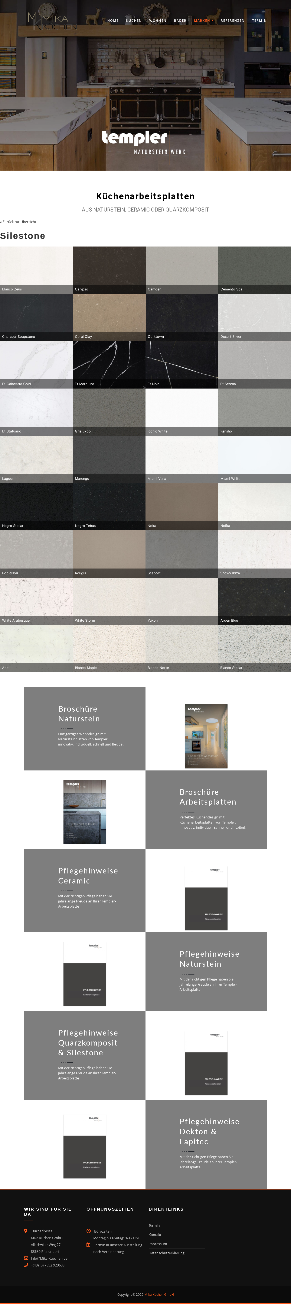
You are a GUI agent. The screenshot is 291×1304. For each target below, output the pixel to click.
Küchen (134, 20)
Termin (259, 20)
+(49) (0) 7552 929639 (48, 1265)
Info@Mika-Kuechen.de (49, 1258)
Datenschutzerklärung (166, 1253)
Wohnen (158, 20)
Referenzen (233, 20)
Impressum (158, 1244)
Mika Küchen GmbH (159, 1294)
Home (113, 20)
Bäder (180, 20)
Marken (203, 20)
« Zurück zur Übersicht (18, 221)
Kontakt (155, 1234)
